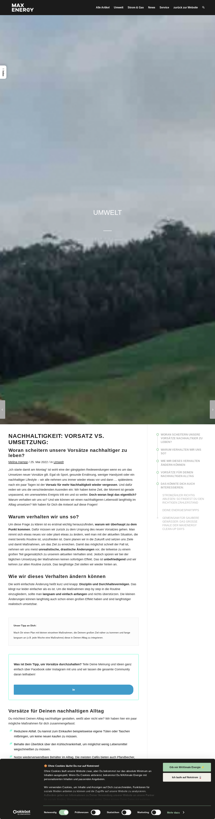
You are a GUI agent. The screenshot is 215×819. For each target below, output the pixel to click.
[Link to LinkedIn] (73, 690)
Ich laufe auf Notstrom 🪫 (187, 777)
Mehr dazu (173, 812)
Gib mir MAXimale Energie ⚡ (186, 767)
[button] (3, 72)
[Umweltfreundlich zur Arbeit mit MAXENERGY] (2, 409)
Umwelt (59, 462)
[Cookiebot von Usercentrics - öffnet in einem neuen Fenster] (21, 812)
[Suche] (203, 7)
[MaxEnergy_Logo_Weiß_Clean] (22, 7)
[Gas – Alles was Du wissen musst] (212, 409)
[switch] (95, 812)
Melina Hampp (18, 462)
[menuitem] (103, 7)
